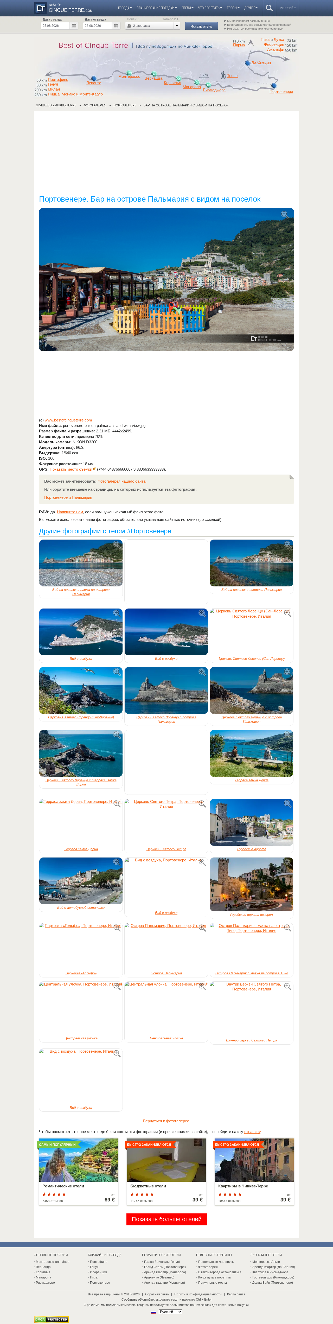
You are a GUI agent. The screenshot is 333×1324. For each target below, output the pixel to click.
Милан (54, 89)
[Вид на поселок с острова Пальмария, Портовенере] (251, 563)
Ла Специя (261, 62)
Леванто (93, 83)
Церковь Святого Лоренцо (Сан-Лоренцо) (252, 659)
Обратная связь (157, 1294)
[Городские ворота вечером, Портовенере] (251, 884)
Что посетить (209, 7)
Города (123, 7)
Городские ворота (251, 849)
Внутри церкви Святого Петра (251, 1040)
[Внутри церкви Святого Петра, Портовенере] (251, 1009)
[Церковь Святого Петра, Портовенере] (166, 822)
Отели (186, 7)
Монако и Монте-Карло (82, 94)
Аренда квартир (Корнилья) (164, 1282)
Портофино (58, 80)
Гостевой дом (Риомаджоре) (273, 1277)
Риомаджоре (214, 90)
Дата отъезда (95, 19)
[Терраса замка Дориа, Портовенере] (251, 753)
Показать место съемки (71, 469)
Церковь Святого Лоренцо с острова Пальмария (166, 719)
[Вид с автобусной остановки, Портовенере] (81, 881)
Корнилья (172, 83)
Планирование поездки (155, 7)
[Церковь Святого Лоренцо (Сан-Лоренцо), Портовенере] (251, 632)
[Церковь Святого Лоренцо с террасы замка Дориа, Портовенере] (81, 753)
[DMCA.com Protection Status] (51, 1322)
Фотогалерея (208, 1267)
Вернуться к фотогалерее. (166, 1121)
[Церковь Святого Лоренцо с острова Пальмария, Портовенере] (166, 690)
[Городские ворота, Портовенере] (251, 822)
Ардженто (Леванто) (159, 1277)
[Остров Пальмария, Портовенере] (166, 946)
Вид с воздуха (81, 659)
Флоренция (274, 44)
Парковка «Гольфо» (81, 973)
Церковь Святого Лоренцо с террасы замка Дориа (81, 782)
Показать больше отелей (167, 1219)
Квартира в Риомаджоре (270, 1272)
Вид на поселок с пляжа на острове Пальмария (81, 592)
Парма (239, 45)
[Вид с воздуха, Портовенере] (81, 632)
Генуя (53, 84)
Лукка (279, 39)
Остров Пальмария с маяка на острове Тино (251, 973)
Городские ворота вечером (251, 915)
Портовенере (281, 91)
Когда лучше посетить (214, 1277)
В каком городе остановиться (219, 1272)
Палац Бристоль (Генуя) (162, 1262)
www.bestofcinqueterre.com (68, 420)
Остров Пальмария (166, 973)
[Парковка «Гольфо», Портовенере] (81, 946)
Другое (249, 7)
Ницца (54, 94)
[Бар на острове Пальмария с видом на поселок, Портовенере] (166, 280)
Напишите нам (70, 512)
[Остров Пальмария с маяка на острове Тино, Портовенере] (251, 946)
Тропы (232, 7)
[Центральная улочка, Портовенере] (81, 1008)
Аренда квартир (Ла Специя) (273, 1267)
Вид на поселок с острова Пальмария (251, 590)
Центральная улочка (81, 1038)
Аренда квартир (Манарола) (165, 1272)
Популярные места (212, 1282)
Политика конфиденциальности (198, 1294)
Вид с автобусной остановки (81, 908)
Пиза (265, 39)
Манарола (192, 87)
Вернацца (153, 78)
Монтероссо (129, 76)
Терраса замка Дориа (251, 780)
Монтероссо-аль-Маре (52, 1262)
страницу (252, 1131)
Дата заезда (52, 19)
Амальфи (275, 49)
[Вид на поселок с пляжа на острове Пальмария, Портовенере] (81, 563)
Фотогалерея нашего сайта (121, 481)
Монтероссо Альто (266, 1262)
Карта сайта (236, 1294)
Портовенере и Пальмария (68, 497)
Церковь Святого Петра (166, 849)
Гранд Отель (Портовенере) (165, 1267)
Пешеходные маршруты (216, 1262)
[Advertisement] (166, 155)
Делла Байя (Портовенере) (272, 1282)
